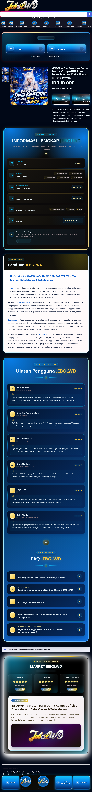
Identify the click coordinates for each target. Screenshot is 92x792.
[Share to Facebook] (12, 774)
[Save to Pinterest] (25, 774)
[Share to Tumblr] (37, 774)
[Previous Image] (12, 86)
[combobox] (43, 14)
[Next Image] (46, 86)
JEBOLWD (12, 288)
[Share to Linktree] (18, 774)
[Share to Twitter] (6, 774)
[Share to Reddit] (31, 774)
